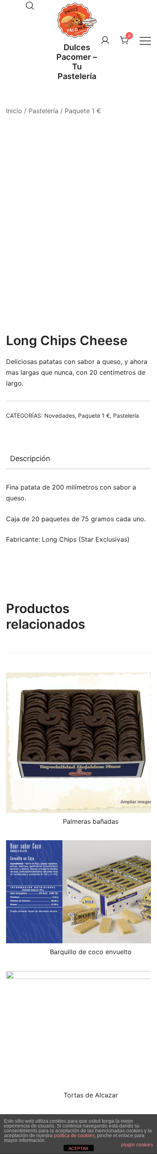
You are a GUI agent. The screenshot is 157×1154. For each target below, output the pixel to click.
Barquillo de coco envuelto (91, 952)
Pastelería (43, 111)
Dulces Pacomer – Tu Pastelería (76, 62)
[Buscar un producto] (30, 5)
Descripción (30, 458)
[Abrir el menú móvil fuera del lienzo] (145, 40)
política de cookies (74, 1135)
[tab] (78, 459)
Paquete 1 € (83, 111)
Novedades (59, 415)
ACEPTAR (78, 1148)
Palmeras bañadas (90, 821)
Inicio (14, 111)
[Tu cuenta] (105, 40)
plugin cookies (137, 1145)
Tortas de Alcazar (91, 1095)
